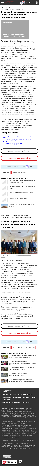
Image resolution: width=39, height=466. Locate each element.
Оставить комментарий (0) (20, 158)
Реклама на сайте (9, 395)
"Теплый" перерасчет (13, 144)
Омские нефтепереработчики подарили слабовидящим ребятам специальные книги (22, 380)
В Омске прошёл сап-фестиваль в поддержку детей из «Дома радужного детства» (22, 356)
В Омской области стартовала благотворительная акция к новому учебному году (22, 363)
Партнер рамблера (17, 456)
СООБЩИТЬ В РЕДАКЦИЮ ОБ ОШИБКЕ (16, 402)
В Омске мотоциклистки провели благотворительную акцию (19, 374)
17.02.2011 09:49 (6, 8)
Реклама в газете (25, 395)
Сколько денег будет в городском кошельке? (22, 192)
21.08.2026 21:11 (6, 215)
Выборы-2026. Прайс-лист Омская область (19, 397)
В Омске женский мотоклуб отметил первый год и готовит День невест (22, 368)
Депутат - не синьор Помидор (18, 198)
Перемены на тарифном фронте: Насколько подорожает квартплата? (22, 181)
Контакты (6, 400)
